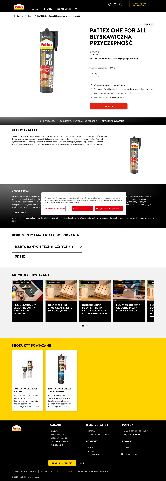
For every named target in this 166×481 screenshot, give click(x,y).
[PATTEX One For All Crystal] (27, 380)
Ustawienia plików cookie (55, 209)
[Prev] (7, 301)
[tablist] (83, 326)
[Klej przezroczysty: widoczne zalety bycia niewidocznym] (129, 301)
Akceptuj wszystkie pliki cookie (109, 209)
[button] (47, 247)
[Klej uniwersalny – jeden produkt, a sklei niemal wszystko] (27, 301)
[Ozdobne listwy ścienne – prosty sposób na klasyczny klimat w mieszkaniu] (95, 301)
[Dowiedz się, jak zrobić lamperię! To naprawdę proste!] (61, 301)
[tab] (83, 326)
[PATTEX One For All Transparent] (61, 380)
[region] (83, 203)
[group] (47, 60)
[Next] (158, 301)
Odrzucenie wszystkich (82, 209)
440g (94, 74)
